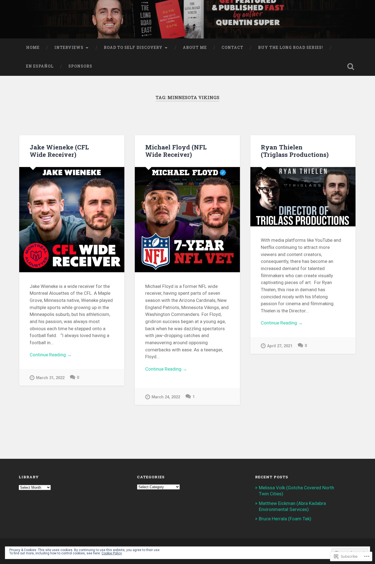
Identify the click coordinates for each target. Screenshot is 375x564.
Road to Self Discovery (133, 47)
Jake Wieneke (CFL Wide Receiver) (59, 151)
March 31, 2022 (50, 378)
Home (33, 47)
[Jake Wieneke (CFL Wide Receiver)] (71, 219)
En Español (40, 66)
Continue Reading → (51, 354)
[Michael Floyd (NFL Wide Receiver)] (187, 219)
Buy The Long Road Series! (290, 47)
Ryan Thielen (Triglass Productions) (295, 151)
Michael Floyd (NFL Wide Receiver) (176, 151)
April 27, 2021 (279, 346)
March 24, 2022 (166, 397)
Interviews (68, 47)
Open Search (350, 66)
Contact (232, 47)
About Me (195, 47)
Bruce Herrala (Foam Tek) (285, 518)
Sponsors (80, 66)
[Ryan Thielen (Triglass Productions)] (303, 196)
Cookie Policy (112, 553)
